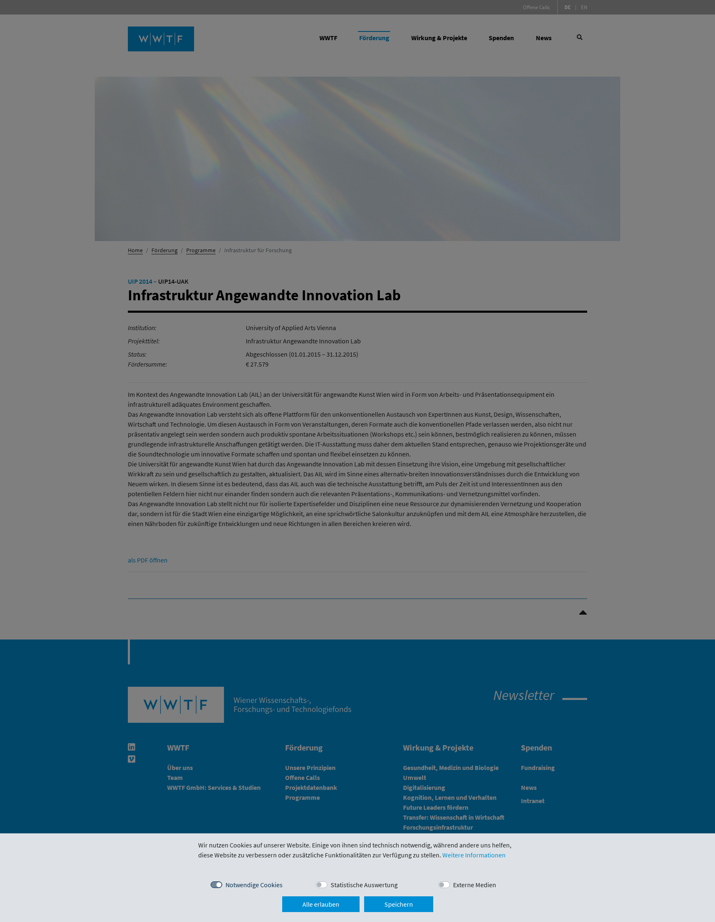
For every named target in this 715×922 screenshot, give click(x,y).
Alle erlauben (320, 904)
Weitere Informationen (474, 855)
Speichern (398, 904)
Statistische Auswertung (364, 885)
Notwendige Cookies (254, 885)
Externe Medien (474, 885)
